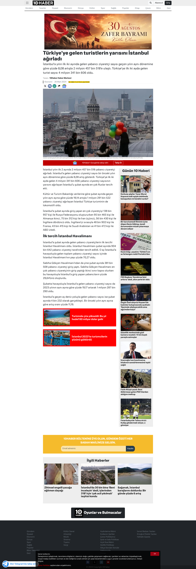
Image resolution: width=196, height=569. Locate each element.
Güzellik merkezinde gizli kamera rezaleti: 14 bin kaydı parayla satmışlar (134, 335)
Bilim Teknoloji (33, 551)
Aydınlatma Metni (108, 531)
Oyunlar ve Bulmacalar (102, 512)
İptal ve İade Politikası (109, 540)
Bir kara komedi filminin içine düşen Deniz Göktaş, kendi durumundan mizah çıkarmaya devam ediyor (135, 225)
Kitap (137, 8)
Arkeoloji (67, 534)
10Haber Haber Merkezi (60, 78)
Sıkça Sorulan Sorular (109, 548)
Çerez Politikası (44, 565)
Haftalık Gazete (143, 537)
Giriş (168, 3)
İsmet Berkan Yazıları (146, 531)
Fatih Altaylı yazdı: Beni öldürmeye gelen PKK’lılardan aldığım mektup (134, 392)
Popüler (125, 8)
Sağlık (113, 8)
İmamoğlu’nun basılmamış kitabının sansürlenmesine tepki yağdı (135, 362)
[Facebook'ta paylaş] (50, 86)
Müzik (66, 537)
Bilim (158, 8)
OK (155, 554)
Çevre (148, 8)
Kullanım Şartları (107, 534)
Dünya (80, 8)
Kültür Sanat (69, 531)
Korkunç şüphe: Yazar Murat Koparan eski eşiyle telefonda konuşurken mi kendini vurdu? (134, 196)
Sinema (67, 540)
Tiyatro (67, 542)
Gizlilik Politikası (107, 545)
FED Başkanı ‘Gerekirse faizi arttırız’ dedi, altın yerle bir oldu (135, 278)
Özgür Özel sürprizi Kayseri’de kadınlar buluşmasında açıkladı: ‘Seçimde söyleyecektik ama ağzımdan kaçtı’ (135, 306)
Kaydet (130, 449)
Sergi (66, 545)
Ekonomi (68, 8)
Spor (103, 8)
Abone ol (159, 3)
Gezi (169, 8)
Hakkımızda (105, 551)
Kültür (92, 8)
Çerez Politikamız (107, 537)
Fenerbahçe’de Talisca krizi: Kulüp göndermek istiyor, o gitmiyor (134, 423)
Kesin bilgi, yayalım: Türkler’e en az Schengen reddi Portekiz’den (135, 253)
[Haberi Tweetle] (45, 86)
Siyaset (55, 8)
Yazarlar (42, 8)
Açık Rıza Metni (107, 542)
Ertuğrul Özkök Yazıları (147, 534)
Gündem (29, 8)
